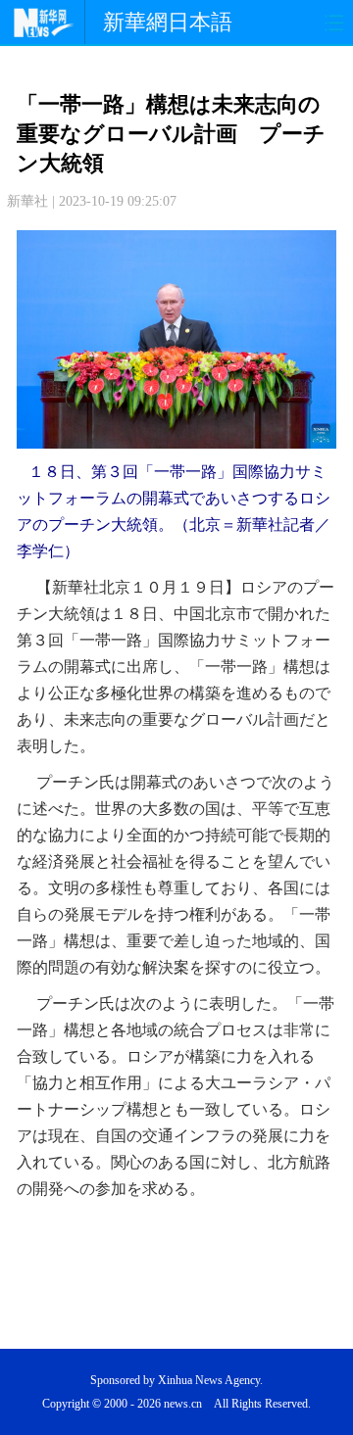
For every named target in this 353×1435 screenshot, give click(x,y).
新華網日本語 (167, 22)
